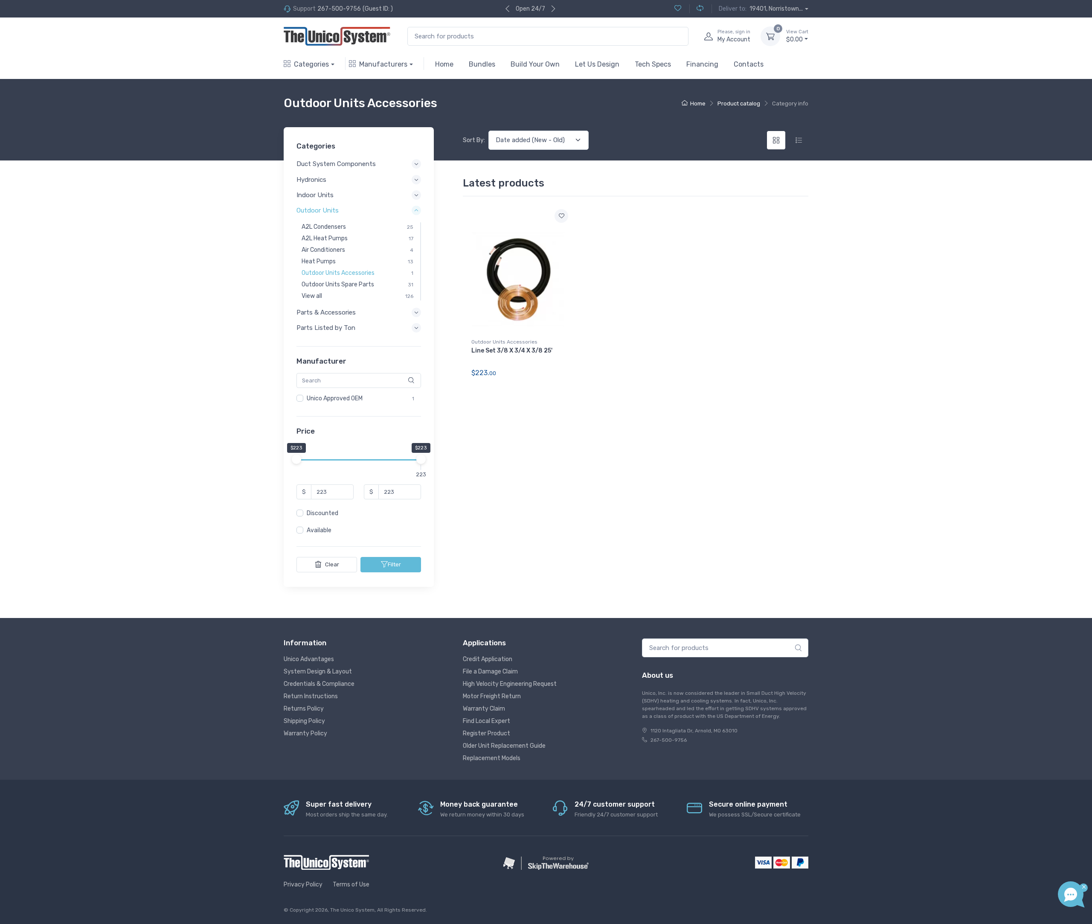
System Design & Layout (318, 671)
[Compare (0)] (696, 8)
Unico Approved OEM (335, 398)
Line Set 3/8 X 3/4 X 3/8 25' (511, 350)
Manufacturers (383, 64)
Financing (702, 64)
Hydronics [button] (311, 180)
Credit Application (487, 659)
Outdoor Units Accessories (504, 342)
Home (444, 64)
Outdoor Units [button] (317, 210)
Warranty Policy (305, 733)
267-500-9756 (339, 8)
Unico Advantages (309, 659)
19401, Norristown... (776, 8)
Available (319, 530)
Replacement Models (491, 758)
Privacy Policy (303, 884)
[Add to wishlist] (561, 216)
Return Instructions (311, 696)
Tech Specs (653, 64)
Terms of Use (351, 884)
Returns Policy (304, 708)
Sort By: (474, 140)
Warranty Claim (484, 708)
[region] (358, 398)
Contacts (749, 64)
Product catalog (738, 103)
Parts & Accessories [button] (326, 312)
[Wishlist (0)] (677, 8)
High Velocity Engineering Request (510, 684)
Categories (311, 64)
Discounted (322, 513)
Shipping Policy (304, 721)
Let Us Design (597, 64)
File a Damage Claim (490, 671)
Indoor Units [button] (315, 195)
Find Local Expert (486, 721)
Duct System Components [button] (336, 164)
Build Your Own (535, 64)
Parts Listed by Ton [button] (325, 328)
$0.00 (797, 36)
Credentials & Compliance (319, 684)
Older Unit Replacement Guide (504, 745)
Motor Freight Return (492, 696)
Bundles (482, 64)
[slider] (296, 459)
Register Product (486, 733)
